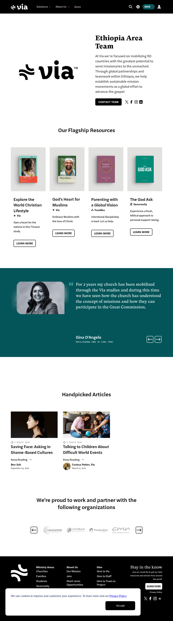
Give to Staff (104, 576)
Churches (42, 571)
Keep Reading (19, 459)
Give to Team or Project (106, 582)
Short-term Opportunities (75, 582)
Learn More (24, 243)
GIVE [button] (147, 6)
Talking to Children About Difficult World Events (86, 449)
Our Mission (74, 571)
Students (41, 581)
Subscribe (154, 586)
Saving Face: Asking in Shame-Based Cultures (32, 449)
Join (69, 576)
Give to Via (103, 571)
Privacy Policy (117, 596)
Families (41, 576)
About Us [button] (61, 6)
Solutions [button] (42, 6)
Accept (120, 605)
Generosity (42, 586)
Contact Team (108, 102)
